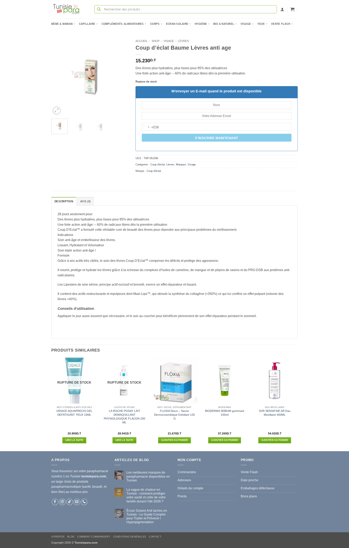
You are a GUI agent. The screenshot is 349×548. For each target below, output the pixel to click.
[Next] (122, 76)
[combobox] (150, 127)
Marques (181, 164)
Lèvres (183, 41)
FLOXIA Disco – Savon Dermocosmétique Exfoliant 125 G (174, 414)
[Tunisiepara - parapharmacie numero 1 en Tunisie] (68, 9)
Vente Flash (280, 23)
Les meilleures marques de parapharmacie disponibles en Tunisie (148, 476)
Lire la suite (74, 440)
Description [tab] (64, 201)
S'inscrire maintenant (216, 138)
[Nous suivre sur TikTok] (69, 502)
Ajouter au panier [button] (174, 440)
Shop (156, 41)
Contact (155, 536)
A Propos (58, 536)
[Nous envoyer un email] (77, 502)
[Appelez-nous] (84, 502)
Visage (246, 23)
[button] (282, 9)
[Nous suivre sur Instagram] (62, 502)
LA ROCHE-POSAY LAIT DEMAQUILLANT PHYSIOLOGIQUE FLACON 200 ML (124, 416)
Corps (155, 23)
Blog (70, 536)
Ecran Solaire (177, 23)
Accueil (142, 41)
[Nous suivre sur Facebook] (55, 502)
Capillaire (87, 23)
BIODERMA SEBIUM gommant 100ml (224, 412)
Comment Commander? (93, 536)
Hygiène (201, 23)
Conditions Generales (129, 536)
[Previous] (58, 76)
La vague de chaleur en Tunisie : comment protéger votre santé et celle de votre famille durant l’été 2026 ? (146, 495)
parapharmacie (97, 471)
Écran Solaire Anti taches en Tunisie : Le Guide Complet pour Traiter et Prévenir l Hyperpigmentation (146, 516)
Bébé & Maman (62, 23)
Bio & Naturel (223, 23)
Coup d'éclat (157, 164)
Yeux (261, 23)
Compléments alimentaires (123, 23)
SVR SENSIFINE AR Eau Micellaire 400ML (274, 412)
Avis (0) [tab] (85, 201)
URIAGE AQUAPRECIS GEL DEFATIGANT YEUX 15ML (74, 412)
